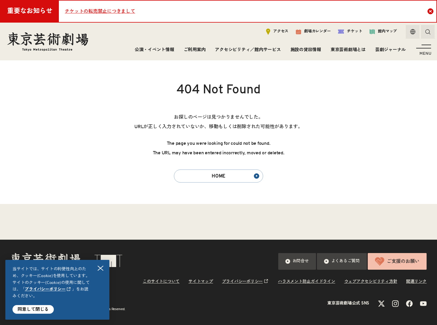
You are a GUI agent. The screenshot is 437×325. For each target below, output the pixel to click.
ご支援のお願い (403, 261)
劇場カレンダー (317, 31)
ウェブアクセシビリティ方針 (370, 282)
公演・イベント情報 (154, 50)
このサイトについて (161, 282)
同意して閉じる (33, 309)
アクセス (280, 31)
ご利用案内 (195, 50)
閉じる (100, 268)
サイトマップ (200, 282)
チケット (354, 31)
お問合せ (301, 261)
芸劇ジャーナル (390, 50)
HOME (218, 176)
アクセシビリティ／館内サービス (248, 50)
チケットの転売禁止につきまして (100, 11)
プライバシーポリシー (45, 289)
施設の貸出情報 (305, 50)
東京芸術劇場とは (348, 50)
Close (430, 11)
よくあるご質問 (345, 261)
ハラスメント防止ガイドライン (306, 282)
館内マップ (387, 31)
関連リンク (416, 282)
